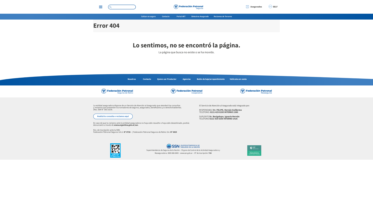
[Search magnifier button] (110, 7)
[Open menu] (100, 7)
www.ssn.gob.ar (186, 153)
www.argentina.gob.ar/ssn (126, 125)
